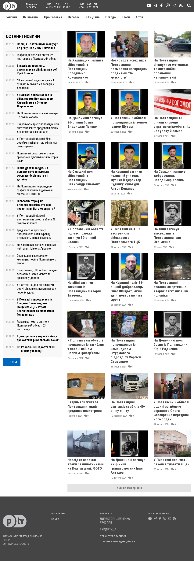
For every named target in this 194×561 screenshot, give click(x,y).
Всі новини (30, 17)
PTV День (92, 17)
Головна (11, 17)
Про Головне (53, 17)
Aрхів (139, 17)
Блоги (125, 17)
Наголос (74, 17)
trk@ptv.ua (108, 529)
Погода (110, 17)
